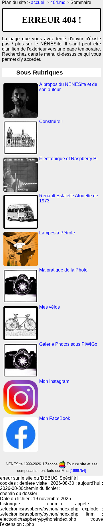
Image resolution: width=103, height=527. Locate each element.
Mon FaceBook (54, 418)
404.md (58, 2)
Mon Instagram (54, 381)
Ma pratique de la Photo (63, 269)
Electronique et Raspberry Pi (68, 158)
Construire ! (51, 121)
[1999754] (78, 470)
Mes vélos (49, 307)
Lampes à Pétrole (57, 232)
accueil (38, 2)
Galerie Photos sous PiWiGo (68, 344)
